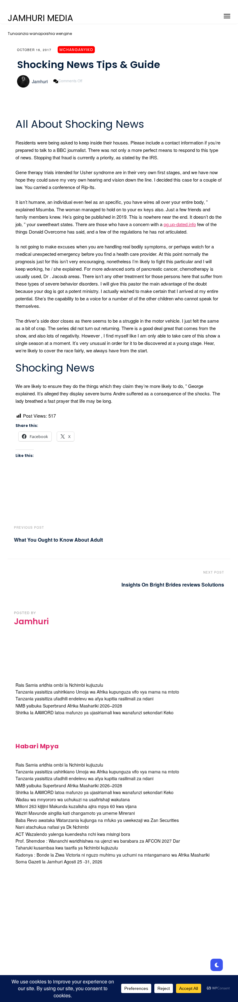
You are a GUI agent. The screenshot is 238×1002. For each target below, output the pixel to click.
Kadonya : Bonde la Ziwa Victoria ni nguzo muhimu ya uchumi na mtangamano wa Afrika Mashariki (112, 855)
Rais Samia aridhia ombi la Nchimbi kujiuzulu (59, 685)
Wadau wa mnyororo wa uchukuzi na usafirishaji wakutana (72, 799)
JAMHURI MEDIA (40, 18)
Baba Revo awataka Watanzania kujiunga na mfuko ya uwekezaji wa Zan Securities (97, 820)
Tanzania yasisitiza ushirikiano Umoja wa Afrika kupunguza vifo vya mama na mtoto (97, 692)
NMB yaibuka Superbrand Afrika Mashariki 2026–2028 (68, 706)
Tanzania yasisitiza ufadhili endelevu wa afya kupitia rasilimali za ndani (84, 698)
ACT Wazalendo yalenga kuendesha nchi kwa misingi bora (72, 834)
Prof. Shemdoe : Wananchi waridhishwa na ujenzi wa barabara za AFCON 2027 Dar (97, 841)
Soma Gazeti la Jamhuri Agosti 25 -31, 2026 (58, 861)
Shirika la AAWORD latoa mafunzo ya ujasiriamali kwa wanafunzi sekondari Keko (94, 712)
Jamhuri (40, 81)
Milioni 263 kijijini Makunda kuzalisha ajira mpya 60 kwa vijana (76, 806)
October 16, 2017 (34, 50)
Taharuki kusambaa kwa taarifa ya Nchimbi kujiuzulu (66, 848)
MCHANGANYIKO (76, 49)
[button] (227, 15)
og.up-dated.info (180, 224)
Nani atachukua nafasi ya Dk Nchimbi (52, 827)
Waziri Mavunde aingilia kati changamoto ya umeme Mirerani (75, 813)
